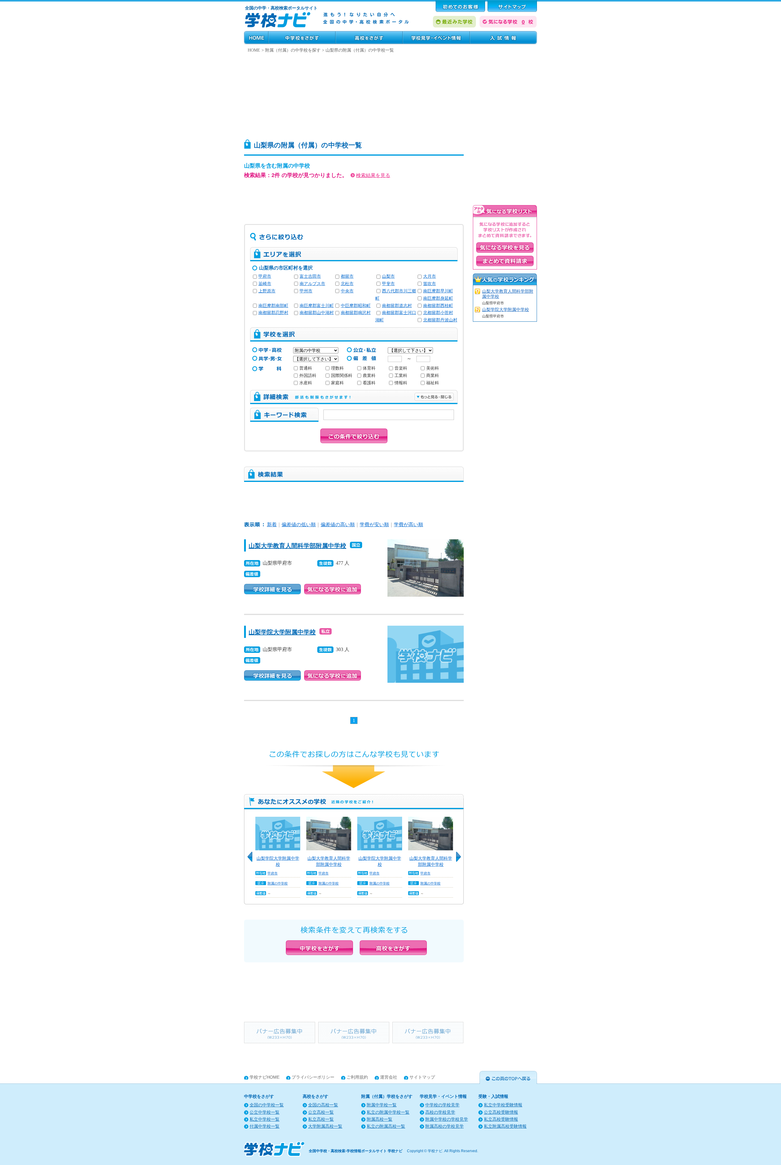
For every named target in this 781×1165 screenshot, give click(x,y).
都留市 (347, 276)
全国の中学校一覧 (267, 1105)
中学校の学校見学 (442, 1105)
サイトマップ (422, 1077)
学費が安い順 (374, 524)
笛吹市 (429, 283)
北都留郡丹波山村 (440, 320)
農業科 (369, 375)
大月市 (429, 276)
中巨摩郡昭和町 (356, 305)
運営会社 (388, 1077)
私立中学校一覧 (264, 1119)
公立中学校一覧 (264, 1112)
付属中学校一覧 (264, 1126)
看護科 (369, 383)
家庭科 (337, 383)
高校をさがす (369, 37)
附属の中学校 (278, 883)
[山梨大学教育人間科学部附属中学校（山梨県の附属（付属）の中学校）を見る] (425, 543)
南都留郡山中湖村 (317, 312)
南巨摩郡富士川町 (317, 305)
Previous (252, 860)
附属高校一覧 (379, 1119)
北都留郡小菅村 (438, 312)
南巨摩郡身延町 (438, 298)
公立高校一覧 (321, 1112)
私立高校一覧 (321, 1119)
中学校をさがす (302, 37)
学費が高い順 (408, 524)
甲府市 (264, 276)
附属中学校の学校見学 (446, 1119)
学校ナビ (435, 1151)
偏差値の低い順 (299, 524)
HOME (256, 37)
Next (460, 860)
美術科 (432, 368)
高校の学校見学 (440, 1112)
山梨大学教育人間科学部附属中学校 (297, 545)
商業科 (432, 375)
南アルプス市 (312, 283)
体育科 (369, 368)
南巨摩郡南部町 (273, 305)
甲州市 (306, 291)
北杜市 (347, 283)
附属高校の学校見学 (444, 1126)
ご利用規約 (357, 1077)
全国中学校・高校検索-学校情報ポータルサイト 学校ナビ (355, 1151)
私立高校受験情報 (501, 1119)
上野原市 (266, 291)
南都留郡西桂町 (438, 305)
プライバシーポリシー (313, 1077)
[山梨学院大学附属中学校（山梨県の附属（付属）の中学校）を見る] (425, 629)
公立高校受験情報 (501, 1112)
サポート (512, 6)
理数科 (337, 368)
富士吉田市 (310, 276)
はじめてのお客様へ (460, 6)
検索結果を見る (373, 175)
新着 (272, 524)
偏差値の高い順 (338, 524)
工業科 (400, 375)
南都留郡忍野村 (273, 312)
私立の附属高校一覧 (386, 1126)
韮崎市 (264, 283)
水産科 (305, 383)
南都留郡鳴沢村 (356, 312)
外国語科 (307, 375)
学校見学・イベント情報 (436, 37)
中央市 (347, 291)
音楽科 (400, 368)
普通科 (305, 368)
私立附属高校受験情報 (505, 1126)
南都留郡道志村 (397, 305)
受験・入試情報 (503, 37)
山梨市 (388, 276)
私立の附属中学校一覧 (388, 1112)
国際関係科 (341, 375)
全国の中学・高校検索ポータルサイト (281, 7)
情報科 (400, 383)
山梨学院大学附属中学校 (282, 632)
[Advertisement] (390, 94)
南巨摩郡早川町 (438, 291)
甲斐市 (388, 283)
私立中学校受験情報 (503, 1105)
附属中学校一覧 (382, 1105)
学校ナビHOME (264, 1077)
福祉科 (432, 383)
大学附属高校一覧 (325, 1126)
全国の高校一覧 (323, 1105)
